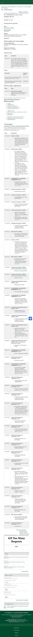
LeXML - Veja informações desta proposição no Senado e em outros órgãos (17, 607)
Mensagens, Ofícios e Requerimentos (14, 116)
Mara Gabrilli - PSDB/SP (9, 27)
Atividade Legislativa (12, 6)
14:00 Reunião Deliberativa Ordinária (19, 268)
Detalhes (6, 582)
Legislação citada (10, 110)
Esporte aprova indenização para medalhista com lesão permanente (14, 563)
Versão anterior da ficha (23, 13)
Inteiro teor (18, 15)
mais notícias (25, 571)
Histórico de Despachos (12, 108)
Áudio (6, 596)
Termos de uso (16, 630)
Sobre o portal (16, 627)
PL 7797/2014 (6, 10)
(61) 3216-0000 (19, 620)
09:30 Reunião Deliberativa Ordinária (18, 342)
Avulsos (8, 103)
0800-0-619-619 (17, 619)
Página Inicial (4, 6)
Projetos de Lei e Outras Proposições (24, 6)
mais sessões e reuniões (22, 600)
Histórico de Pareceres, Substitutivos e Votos (16, 112)
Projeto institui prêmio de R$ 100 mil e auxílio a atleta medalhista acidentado (14, 567)
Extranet (16, 635)
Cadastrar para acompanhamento (11, 13)
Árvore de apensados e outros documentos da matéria (14, 98)
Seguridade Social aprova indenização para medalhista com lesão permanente (16, 558)
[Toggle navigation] (2, 2)
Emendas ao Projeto (11, 106)
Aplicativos (17, 632)
